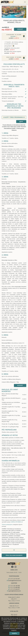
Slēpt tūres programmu (14, 117)
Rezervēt (20, 29)
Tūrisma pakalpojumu (7, 524)
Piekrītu (14, 633)
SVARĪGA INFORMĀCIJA (16, 522)
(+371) (14, 578)
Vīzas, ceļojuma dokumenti (14, 555)
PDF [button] (22, 121)
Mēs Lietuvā (14, 614)
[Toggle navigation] (25, 2)
